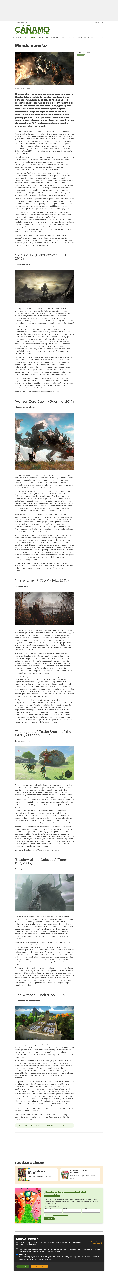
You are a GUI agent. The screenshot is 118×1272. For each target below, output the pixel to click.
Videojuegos (35, 41)
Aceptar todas (23, 1266)
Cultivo (26, 37)
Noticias (18, 37)
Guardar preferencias (39, 1266)
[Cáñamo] (32, 30)
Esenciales (23, 1248)
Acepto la (57, 1215)
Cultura (34, 37)
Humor (63, 37)
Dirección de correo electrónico (51, 1207)
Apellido (85, 1208)
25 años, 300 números (85, 37)
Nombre (65, 1208)
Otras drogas (44, 37)
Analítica (22, 1254)
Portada (18, 41)
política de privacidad (60, 1215)
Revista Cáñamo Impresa (79, 1171)
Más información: (96, 1243)
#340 (30, 22)
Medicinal (54, 37)
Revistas (71, 37)
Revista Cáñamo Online (36, 1172)
